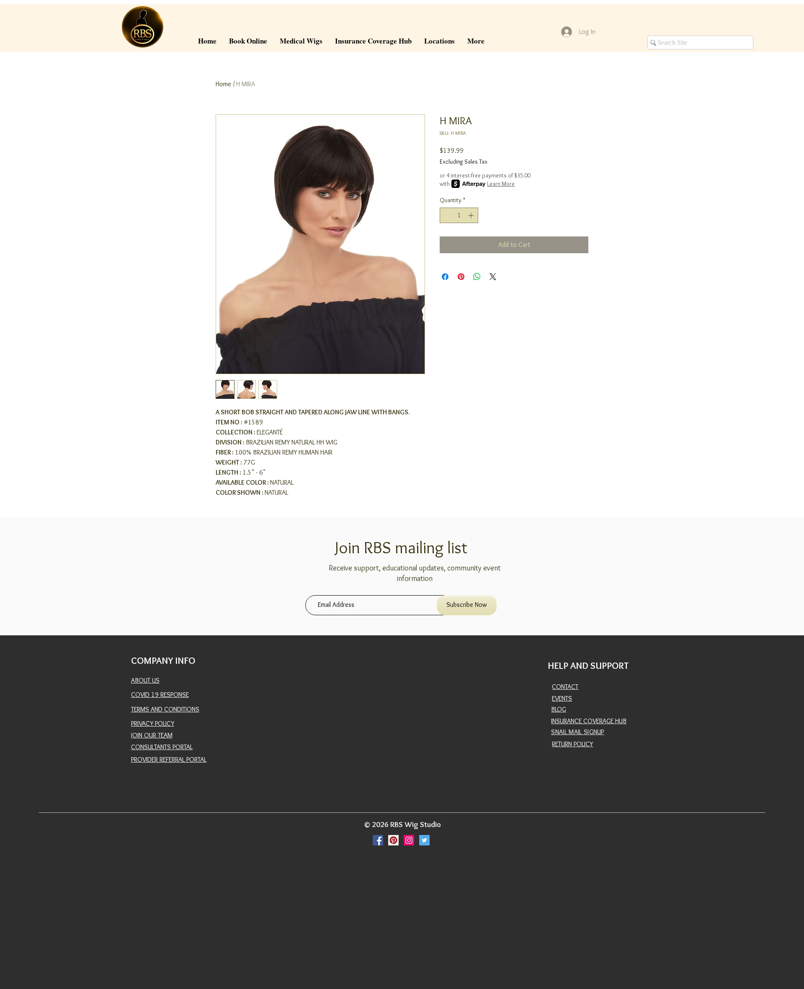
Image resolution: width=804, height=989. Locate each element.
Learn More (501, 184)
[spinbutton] (458, 215)
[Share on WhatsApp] (477, 277)
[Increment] (471, 215)
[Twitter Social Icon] (424, 840)
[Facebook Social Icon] (378, 840)
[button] (301, 41)
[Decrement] (446, 215)
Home (223, 84)
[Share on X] (493, 277)
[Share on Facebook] (445, 277)
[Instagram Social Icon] (409, 840)
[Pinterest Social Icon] (393, 840)
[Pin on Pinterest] (461, 277)
